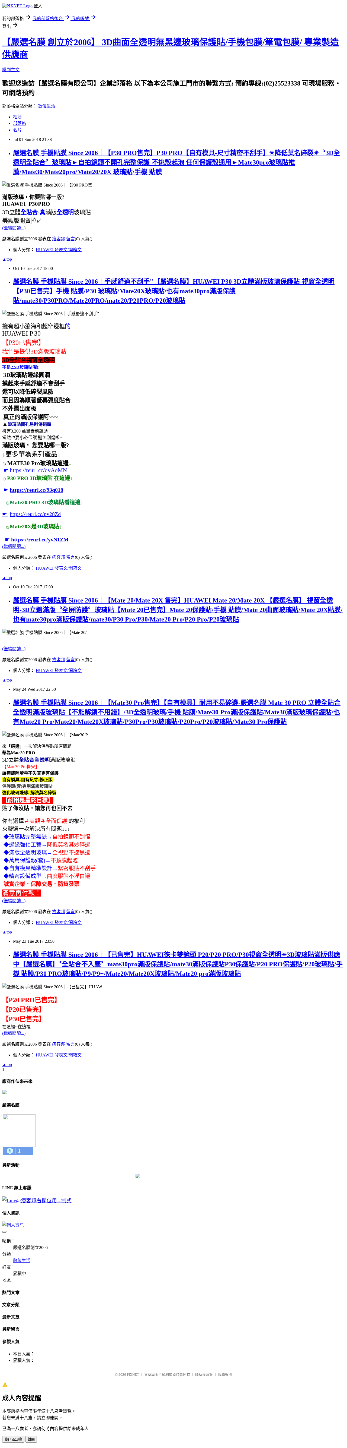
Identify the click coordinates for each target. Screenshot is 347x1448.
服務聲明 (225, 1375)
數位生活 (46, 106)
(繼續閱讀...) (13, 228)
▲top (7, 259)
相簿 (17, 117)
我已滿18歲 (13, 1439)
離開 (31, 1439)
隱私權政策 (204, 1375)
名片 (17, 130)
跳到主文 (11, 69)
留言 (70, 238)
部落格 (19, 123)
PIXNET (133, 1375)
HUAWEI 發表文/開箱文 (59, 249)
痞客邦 (58, 238)
